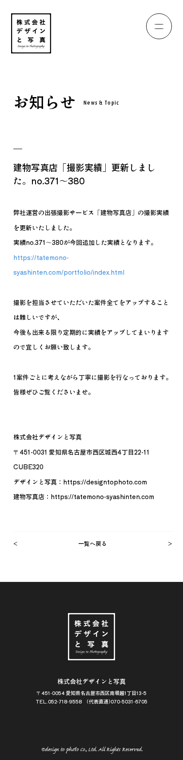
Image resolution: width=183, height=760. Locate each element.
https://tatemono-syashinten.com (102, 496)
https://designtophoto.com (105, 481)
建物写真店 (115, 212)
